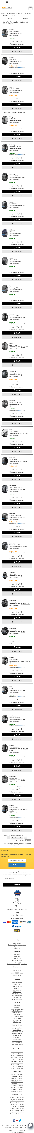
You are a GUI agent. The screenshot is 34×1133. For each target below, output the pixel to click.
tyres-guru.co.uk (20, 1130)
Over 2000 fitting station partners (17, 909)
